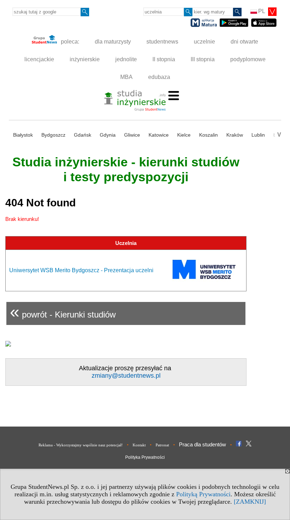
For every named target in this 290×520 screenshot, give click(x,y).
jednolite (126, 59)
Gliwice (132, 135)
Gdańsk (82, 135)
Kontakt (139, 445)
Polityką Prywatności (203, 494)
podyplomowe (248, 59)
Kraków (234, 135)
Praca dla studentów (202, 444)
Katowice (159, 135)
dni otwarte (244, 42)
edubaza (159, 77)
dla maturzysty (113, 42)
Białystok (23, 135)
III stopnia (203, 59)
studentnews (162, 42)
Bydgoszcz (53, 135)
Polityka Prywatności (145, 457)
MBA (126, 77)
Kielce (184, 135)
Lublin (258, 135)
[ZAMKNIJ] (250, 501)
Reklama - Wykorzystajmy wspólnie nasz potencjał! (81, 445)
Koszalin (208, 135)
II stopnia (163, 59)
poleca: (69, 42)
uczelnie (204, 42)
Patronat (162, 445)
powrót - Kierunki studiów (63, 311)
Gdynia (108, 135)
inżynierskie (85, 59)
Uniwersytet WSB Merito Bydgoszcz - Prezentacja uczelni (81, 270)
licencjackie (39, 59)
